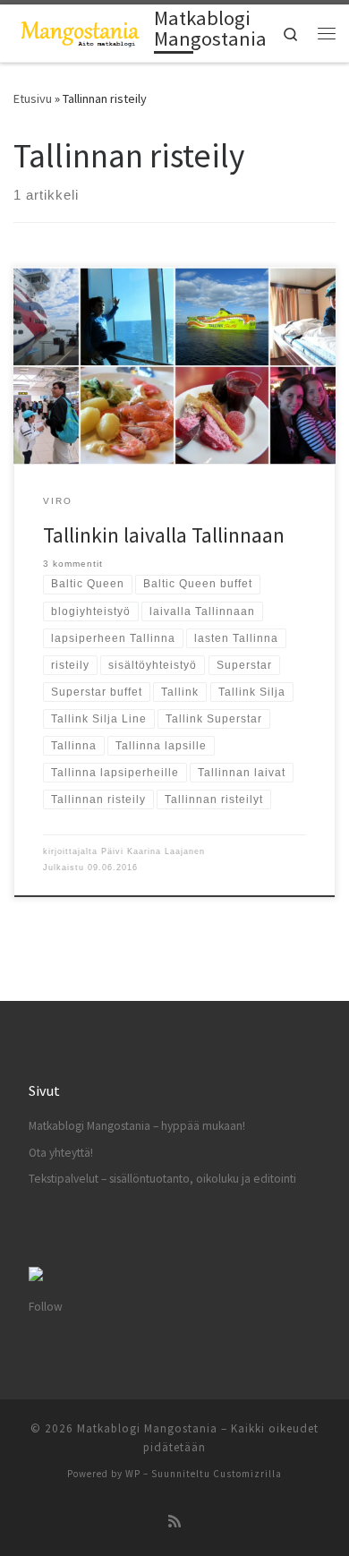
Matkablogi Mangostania (147, 1428)
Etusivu (32, 98)
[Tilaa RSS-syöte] (174, 1521)
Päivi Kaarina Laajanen (153, 851)
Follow (46, 1306)
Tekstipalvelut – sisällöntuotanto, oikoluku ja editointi (162, 1178)
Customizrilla (247, 1473)
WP (132, 1473)
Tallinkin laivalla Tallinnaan (164, 535)
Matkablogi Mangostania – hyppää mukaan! (137, 1125)
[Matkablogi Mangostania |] (80, 31)
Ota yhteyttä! (61, 1152)
